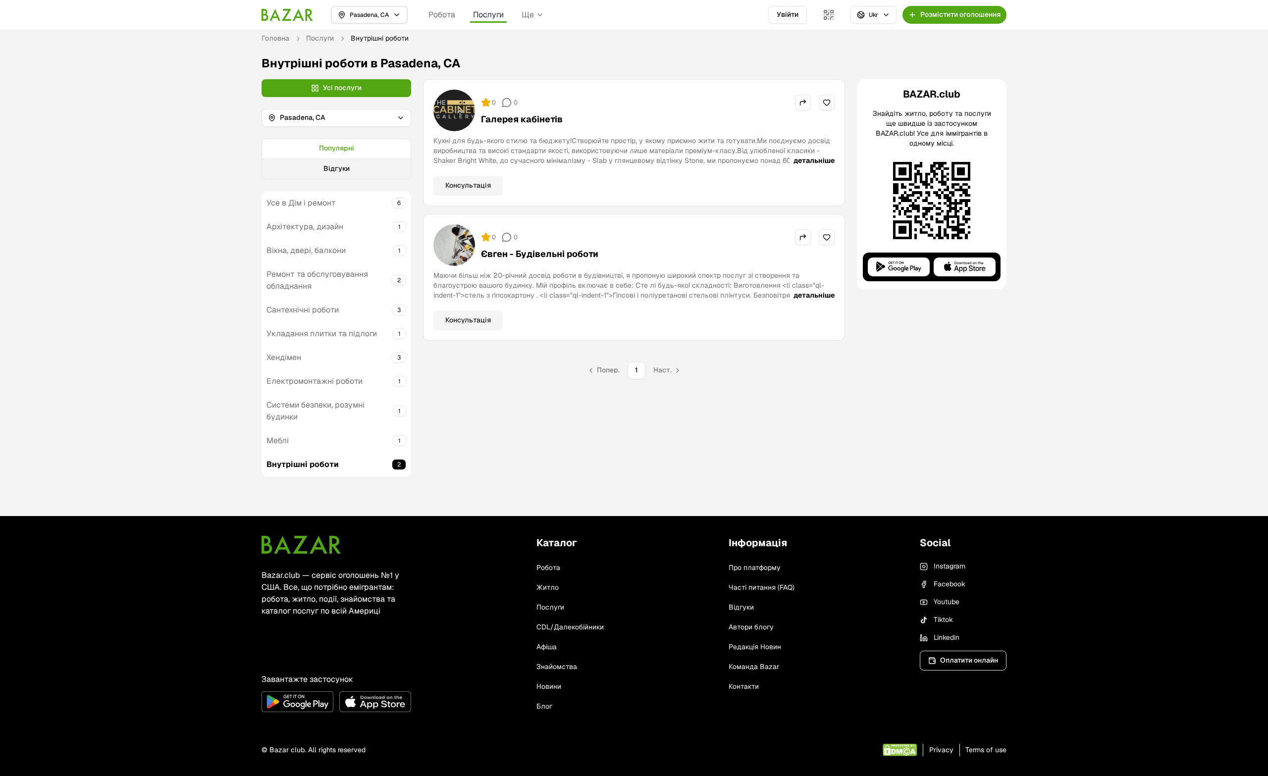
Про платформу (755, 567)
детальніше (814, 160)
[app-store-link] (375, 701)
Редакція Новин (755, 646)
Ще (528, 14)
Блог (544, 706)
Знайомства (556, 666)
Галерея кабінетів (522, 119)
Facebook (949, 583)
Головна (275, 38)
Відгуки (336, 168)
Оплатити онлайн (969, 660)
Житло (547, 587)
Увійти (787, 14)
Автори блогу (751, 626)
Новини (548, 686)
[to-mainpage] (301, 545)
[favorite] (827, 102)
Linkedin (946, 637)
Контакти (744, 686)
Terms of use (985, 749)
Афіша (546, 646)
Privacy (941, 749)
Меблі (277, 440)
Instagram (949, 566)
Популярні (336, 148)
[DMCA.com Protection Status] (900, 750)
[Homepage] (287, 15)
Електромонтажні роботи (314, 381)
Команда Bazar (754, 666)
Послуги (488, 14)
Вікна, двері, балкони (306, 250)
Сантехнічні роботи (302, 310)
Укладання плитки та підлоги (321, 333)
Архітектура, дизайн (304, 226)
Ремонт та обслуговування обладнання (317, 280)
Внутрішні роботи (302, 464)
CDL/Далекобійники (570, 626)
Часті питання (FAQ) (761, 587)
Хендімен (283, 357)
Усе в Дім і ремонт (301, 203)
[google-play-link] (297, 701)
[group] (336, 159)
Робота (441, 14)
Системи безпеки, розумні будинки (315, 411)
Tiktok (943, 619)
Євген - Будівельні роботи (539, 253)
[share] (803, 102)
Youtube (946, 601)
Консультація (468, 185)
